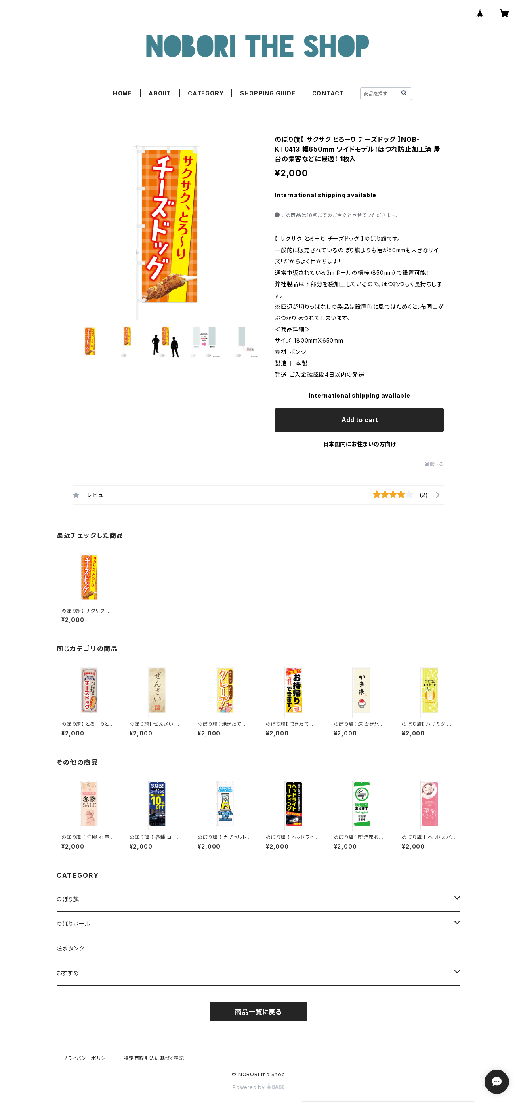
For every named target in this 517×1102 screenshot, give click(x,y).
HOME (122, 93)
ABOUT (160, 93)
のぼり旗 (68, 899)
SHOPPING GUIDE (267, 93)
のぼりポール (73, 923)
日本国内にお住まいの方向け (359, 443)
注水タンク (70, 948)
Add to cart (359, 420)
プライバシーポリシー (87, 1058)
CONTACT (328, 93)
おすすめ (68, 972)
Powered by (250, 1087)
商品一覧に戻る (258, 1012)
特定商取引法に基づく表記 (154, 1058)
